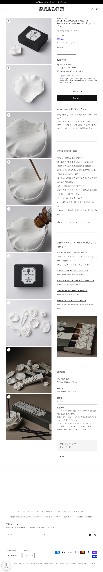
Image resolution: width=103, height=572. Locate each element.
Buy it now (77, 98)
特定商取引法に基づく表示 (20, 517)
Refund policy (48, 563)
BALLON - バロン (24, 563)
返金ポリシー (38, 517)
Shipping (69, 43)
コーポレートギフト (62, 511)
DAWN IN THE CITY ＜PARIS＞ (71, 300)
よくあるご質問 (78, 511)
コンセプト (21, 511)
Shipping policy (83, 563)
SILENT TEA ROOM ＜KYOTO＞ (72, 290)
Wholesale (49, 511)
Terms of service (71, 563)
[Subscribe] (44, 534)
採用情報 (80, 517)
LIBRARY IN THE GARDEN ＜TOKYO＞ (75, 280)
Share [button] (62, 457)
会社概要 (89, 517)
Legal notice (93, 563)
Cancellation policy (91, 565)
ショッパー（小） (66, 447)
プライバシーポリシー (53, 517)
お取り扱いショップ (35, 511)
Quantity (60, 47)
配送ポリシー (69, 517)
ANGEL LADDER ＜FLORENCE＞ (72, 271)
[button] (4, 8)
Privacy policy (59, 563)
